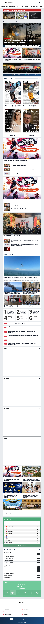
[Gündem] (39, 408)
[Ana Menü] (39, 2)
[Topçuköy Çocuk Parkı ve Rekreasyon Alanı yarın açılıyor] (12, 504)
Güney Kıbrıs (12, 6)
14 (27, 45)
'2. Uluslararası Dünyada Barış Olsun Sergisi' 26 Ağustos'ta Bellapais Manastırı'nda (36, 312)
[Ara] (38, 2)
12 (23, 45)
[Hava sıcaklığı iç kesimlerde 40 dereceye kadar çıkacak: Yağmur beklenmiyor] (12, 487)
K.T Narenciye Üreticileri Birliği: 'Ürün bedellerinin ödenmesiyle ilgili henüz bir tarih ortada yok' (23, 312)
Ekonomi (26, 6)
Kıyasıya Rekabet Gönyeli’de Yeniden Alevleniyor (18, 323)
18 (34, 45)
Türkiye (17, 6)
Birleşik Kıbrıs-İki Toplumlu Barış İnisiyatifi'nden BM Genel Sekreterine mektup (30, 513)
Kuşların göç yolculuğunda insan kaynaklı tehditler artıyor (36, 319)
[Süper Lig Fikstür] (39, 549)
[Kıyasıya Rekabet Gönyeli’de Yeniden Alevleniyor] (12, 471)
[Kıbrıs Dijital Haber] (9, 2)
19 (36, 45)
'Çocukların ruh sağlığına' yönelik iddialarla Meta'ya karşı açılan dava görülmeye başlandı (23, 319)
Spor (41, 6)
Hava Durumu (7, 609)
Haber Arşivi (26, 614)
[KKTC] (39, 438)
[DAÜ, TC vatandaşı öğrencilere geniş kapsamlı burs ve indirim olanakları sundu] (31, 471)
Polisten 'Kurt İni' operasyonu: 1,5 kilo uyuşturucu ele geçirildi (11, 319)
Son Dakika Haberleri (8, 614)
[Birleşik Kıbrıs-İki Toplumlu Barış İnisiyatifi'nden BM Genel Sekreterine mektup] (31, 504)
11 (21, 45)
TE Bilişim (24, 622)
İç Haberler (9, 310)
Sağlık (37, 6)
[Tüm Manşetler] (39, 254)
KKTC (7, 6)
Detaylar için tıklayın (22, 545)
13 (25, 45)
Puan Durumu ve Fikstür (9, 611)
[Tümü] (39, 78)
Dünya (22, 6)
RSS (12, 619)
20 (37, 45)
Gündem (3, 6)
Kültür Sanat (32, 6)
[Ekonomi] (39, 378)
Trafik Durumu (26, 609)
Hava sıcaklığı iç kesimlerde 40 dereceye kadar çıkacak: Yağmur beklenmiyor (11, 496)
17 (32, 45)
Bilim (5, 348)
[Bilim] (39, 348)
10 (20, 45)
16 (30, 45)
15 (29, 45)
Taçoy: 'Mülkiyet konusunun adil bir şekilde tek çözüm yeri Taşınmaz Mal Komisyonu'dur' (10, 312)
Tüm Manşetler (26, 611)
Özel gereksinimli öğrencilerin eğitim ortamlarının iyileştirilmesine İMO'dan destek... (30, 496)
